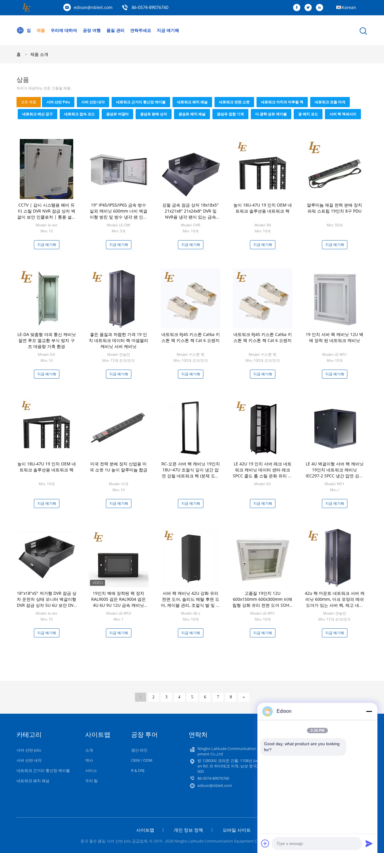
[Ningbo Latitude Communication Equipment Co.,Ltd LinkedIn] (321, 7)
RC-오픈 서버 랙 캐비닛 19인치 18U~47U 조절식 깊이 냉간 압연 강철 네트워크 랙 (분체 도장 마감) (190, 473)
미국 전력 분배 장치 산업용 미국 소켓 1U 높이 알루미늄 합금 (118, 467)
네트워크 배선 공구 (37, 113)
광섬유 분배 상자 (153, 113)
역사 (89, 760)
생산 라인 (139, 750)
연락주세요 (140, 30)
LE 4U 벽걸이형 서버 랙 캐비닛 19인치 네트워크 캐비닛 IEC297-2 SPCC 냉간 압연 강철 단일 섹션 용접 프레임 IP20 (335, 473)
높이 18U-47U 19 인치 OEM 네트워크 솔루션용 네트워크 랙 (262, 208)
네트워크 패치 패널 (192, 101)
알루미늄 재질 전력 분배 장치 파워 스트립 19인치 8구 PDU (334, 208)
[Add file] (265, 843)
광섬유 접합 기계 (230, 113)
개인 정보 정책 (188, 830)
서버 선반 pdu (58, 101)
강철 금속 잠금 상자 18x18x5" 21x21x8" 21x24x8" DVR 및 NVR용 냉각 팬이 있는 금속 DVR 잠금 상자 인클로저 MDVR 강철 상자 (190, 217)
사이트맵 (145, 830)
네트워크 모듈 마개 (330, 101)
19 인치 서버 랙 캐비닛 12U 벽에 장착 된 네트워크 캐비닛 (334, 337)
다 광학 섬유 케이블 (271, 113)
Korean (349, 7)
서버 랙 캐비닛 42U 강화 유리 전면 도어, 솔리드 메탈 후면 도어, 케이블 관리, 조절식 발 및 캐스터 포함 (190, 602)
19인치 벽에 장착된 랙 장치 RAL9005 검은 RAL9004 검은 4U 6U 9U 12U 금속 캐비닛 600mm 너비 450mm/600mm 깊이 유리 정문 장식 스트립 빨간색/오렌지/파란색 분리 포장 (118, 608)
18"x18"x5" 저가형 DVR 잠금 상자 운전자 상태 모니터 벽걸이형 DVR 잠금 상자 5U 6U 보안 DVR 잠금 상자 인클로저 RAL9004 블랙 (46, 605)
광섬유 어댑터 (117, 113)
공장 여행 (92, 30)
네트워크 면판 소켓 (234, 101)
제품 (41, 30)
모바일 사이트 (237, 830)
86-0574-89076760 (150, 8)
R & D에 (138, 770)
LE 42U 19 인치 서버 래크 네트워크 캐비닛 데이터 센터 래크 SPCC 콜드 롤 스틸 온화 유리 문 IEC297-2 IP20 (262, 473)
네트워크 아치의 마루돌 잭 (282, 101)
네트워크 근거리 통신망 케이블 (141, 101)
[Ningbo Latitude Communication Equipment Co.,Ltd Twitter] (310, 7)
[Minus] (369, 711)
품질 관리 (115, 30)
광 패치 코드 (308, 113)
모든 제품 (28, 101)
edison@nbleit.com (93, 7)
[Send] (369, 843)
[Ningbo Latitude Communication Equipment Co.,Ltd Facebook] (298, 7)
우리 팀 (91, 780)
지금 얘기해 (168, 30)
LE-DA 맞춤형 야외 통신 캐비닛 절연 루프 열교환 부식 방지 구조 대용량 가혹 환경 (46, 340)
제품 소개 (39, 54)
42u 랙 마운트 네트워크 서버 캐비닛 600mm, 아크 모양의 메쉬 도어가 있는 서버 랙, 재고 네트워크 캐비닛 (334, 602)
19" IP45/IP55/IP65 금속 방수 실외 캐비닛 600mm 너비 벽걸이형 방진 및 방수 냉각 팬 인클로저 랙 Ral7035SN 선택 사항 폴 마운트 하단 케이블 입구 (118, 217)
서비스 (91, 770)
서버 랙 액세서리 (342, 113)
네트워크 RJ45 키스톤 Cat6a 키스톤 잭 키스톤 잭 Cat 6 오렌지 (190, 337)
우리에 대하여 (64, 30)
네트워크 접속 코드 (79, 113)
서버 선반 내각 (93, 101)
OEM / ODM (141, 760)
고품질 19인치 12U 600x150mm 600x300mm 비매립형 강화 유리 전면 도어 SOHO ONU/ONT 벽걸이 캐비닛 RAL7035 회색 (262, 605)
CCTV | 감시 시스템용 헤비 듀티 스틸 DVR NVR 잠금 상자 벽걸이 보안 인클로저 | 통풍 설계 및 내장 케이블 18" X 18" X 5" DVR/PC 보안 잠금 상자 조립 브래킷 (46, 220)
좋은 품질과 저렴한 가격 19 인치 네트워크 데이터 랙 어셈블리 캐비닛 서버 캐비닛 (118, 340)
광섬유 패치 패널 (192, 113)
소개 (89, 750)
